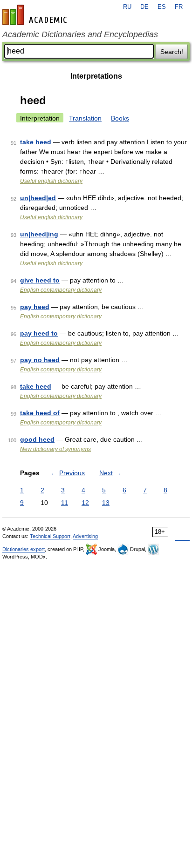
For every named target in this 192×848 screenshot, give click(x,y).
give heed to (40, 280)
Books (120, 118)
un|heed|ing (39, 234)
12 (85, 502)
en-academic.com (35, 15)
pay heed (34, 306)
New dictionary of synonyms (55, 449)
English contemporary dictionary (61, 290)
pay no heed (40, 359)
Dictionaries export (23, 549)
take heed (35, 142)
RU (127, 7)
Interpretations (96, 76)
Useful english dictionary (51, 181)
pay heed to (39, 333)
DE (144, 7)
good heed (37, 439)
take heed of (40, 413)
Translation (85, 118)
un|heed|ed (38, 198)
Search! (171, 51)
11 (64, 502)
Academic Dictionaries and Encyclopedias (80, 34)
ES (162, 7)
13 (106, 502)
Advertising (85, 536)
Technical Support (50, 536)
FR (179, 7)
